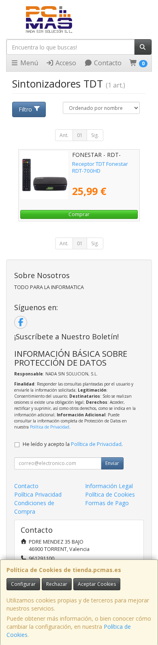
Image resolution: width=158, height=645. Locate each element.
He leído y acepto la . (73, 444)
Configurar (23, 584)
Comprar (79, 214)
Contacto (107, 62)
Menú (28, 62)
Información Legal (109, 486)
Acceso (65, 62)
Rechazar (56, 584)
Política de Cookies (110, 494)
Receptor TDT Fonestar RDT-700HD (100, 167)
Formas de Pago (107, 503)
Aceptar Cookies (97, 584)
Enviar (112, 463)
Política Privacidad (38, 494)
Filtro (25, 109)
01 (80, 135)
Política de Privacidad (49, 427)
